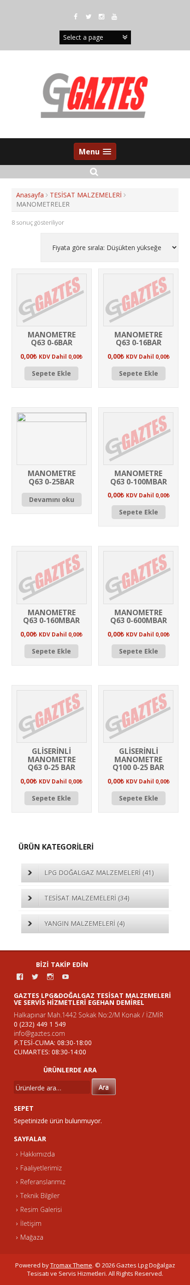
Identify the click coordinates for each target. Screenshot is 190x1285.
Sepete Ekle (51, 373)
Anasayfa (30, 194)
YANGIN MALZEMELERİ (84, 923)
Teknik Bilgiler (39, 1195)
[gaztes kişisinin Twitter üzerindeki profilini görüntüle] (35, 976)
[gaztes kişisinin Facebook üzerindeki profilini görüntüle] (20, 976)
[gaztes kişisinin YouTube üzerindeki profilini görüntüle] (65, 976)
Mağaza (31, 1237)
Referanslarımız (42, 1181)
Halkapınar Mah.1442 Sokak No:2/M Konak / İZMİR (88, 1014)
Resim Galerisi (41, 1209)
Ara (104, 1087)
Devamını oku (51, 499)
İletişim (31, 1223)
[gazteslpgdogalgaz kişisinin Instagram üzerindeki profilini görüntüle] (50, 976)
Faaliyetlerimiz (41, 1167)
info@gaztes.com (39, 1033)
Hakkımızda (37, 1154)
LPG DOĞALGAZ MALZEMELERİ (99, 872)
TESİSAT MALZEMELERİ (86, 194)
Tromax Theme (71, 1265)
